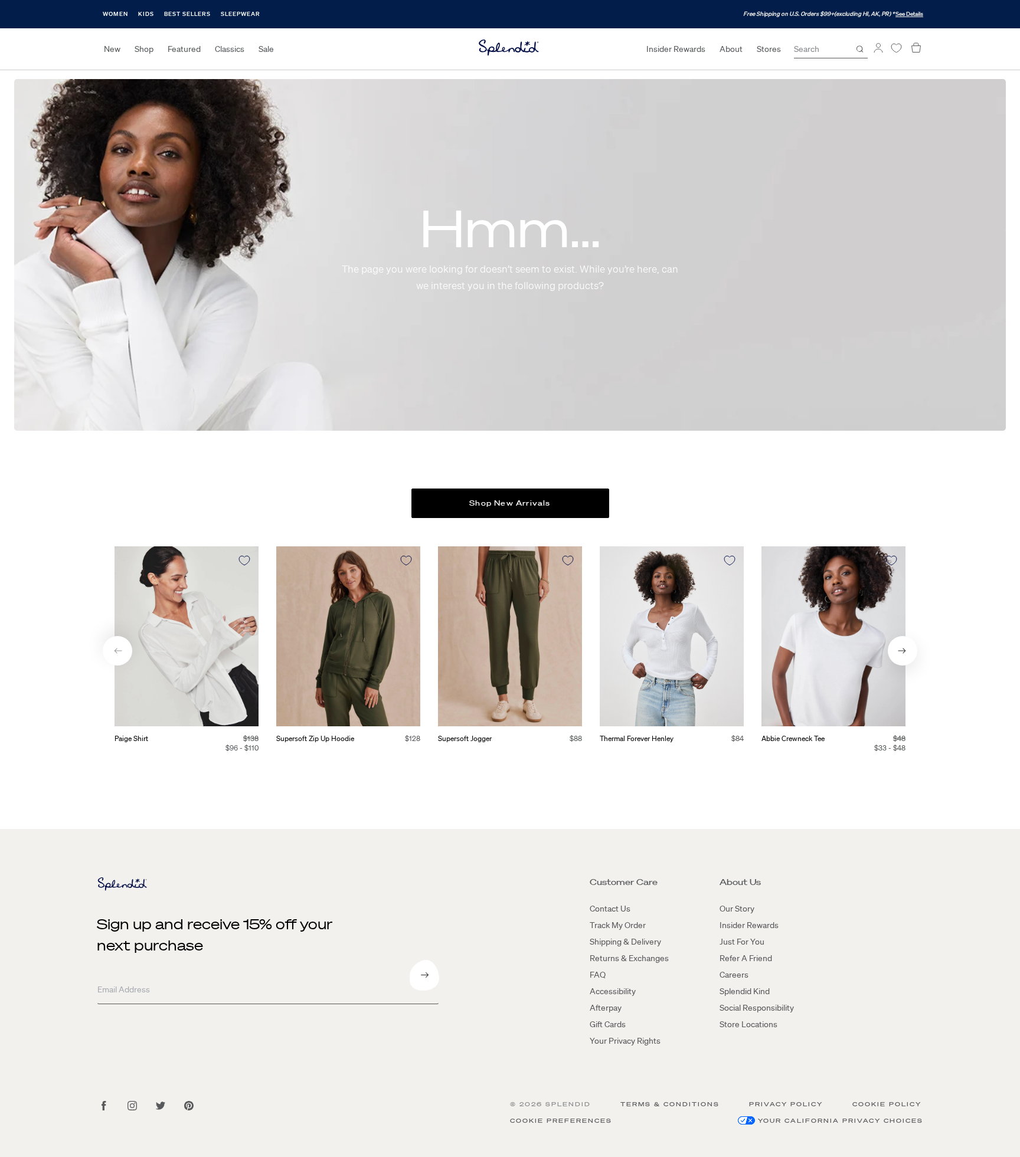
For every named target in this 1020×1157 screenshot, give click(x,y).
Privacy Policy (786, 1104)
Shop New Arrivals (509, 503)
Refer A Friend (746, 958)
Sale (266, 49)
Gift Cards (608, 1024)
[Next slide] (902, 651)
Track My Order (618, 925)
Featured (184, 49)
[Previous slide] (117, 651)
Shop (144, 49)
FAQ (598, 974)
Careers (734, 974)
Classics (229, 49)
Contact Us (610, 908)
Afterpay (606, 1007)
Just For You (742, 941)
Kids (146, 13)
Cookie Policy (886, 1104)
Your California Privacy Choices (840, 1120)
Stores (769, 49)
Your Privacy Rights (625, 1040)
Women (115, 13)
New (112, 49)
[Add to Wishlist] (244, 560)
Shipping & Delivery (625, 941)
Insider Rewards (675, 49)
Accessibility (613, 991)
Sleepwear (240, 13)
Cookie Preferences (561, 1120)
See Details (909, 13)
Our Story (737, 908)
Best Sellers (187, 13)
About (731, 49)
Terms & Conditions (670, 1104)
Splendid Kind (745, 991)
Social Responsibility (757, 1007)
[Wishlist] (896, 48)
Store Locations (748, 1024)
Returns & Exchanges (629, 958)
